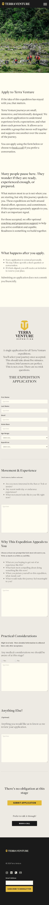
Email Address (11, 878)
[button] (45, 4)
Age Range (5, 433)
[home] (15, 4)
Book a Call (24, 823)
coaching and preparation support (19, 223)
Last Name (5, 406)
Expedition (5, 442)
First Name (5, 397)
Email (3, 415)
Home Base (5, 424)
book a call (18, 147)
